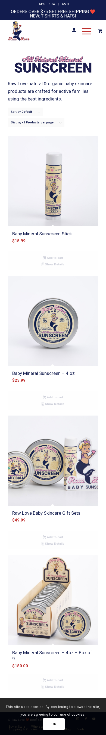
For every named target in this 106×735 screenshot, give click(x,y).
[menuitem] (47, 4)
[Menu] (83, 31)
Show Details (54, 264)
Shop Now (47, 4)
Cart (66, 4)
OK (53, 724)
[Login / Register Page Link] (71, 31)
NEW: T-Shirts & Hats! (53, 16)
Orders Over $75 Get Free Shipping (50, 11)
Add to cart (54, 258)
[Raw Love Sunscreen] (44, 31)
